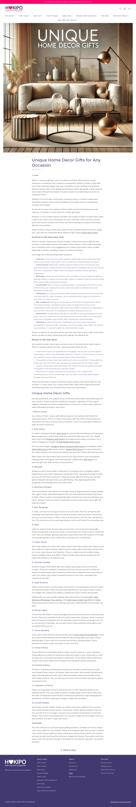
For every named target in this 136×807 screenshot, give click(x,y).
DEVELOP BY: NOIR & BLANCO (121, 802)
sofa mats (88, 459)
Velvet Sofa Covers (40, 449)
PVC (91, 597)
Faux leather (56, 600)
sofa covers (61, 433)
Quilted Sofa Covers (74, 449)
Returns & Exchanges (77, 777)
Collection (73, 770)
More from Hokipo (44, 787)
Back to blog (69, 750)
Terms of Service (107, 773)
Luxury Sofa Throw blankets (85, 635)
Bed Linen (41, 770)
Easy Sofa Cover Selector (46, 791)
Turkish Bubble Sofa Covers (68, 442)
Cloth (96, 597)
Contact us (73, 766)
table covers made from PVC (79, 600)
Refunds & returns (108, 770)
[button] (10, 16)
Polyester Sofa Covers (55, 439)
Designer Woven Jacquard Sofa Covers (68, 446)
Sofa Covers (41, 763)
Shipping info (106, 766)
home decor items (90, 233)
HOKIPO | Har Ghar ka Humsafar (22, 802)
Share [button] (36, 175)
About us (72, 763)
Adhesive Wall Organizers (47, 780)
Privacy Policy (106, 763)
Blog (71, 773)
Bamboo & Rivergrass (41, 600)
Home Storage (42, 773)
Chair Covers (42, 766)
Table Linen (41, 777)
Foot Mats (41, 784)
